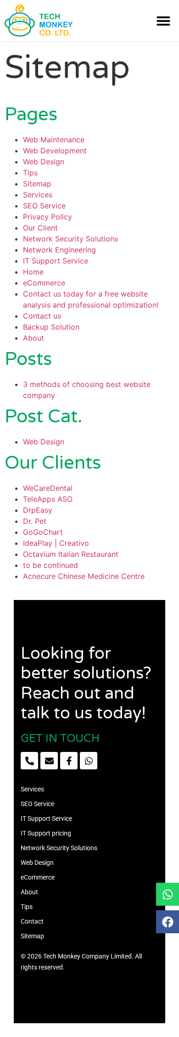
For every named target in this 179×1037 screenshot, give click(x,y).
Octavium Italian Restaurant (70, 554)
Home (33, 271)
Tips (30, 172)
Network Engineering (59, 249)
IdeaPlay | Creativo (56, 543)
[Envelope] (49, 760)
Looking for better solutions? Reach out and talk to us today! (86, 683)
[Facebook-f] (69, 760)
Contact (32, 921)
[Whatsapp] (167, 894)
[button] (163, 21)
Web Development (55, 150)
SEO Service (44, 205)
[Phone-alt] (29, 760)
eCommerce (44, 282)
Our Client (40, 227)
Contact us (42, 315)
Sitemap (37, 183)
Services (37, 194)
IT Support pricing (46, 833)
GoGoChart (43, 532)
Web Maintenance (53, 139)
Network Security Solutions (70, 238)
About (33, 337)
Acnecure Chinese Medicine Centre (84, 576)
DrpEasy (37, 510)
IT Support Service (55, 260)
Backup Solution (51, 326)
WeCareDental (48, 488)
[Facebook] (167, 921)
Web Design (43, 161)
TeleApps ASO (48, 499)
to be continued (50, 565)
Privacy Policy (47, 216)
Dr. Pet (34, 521)
